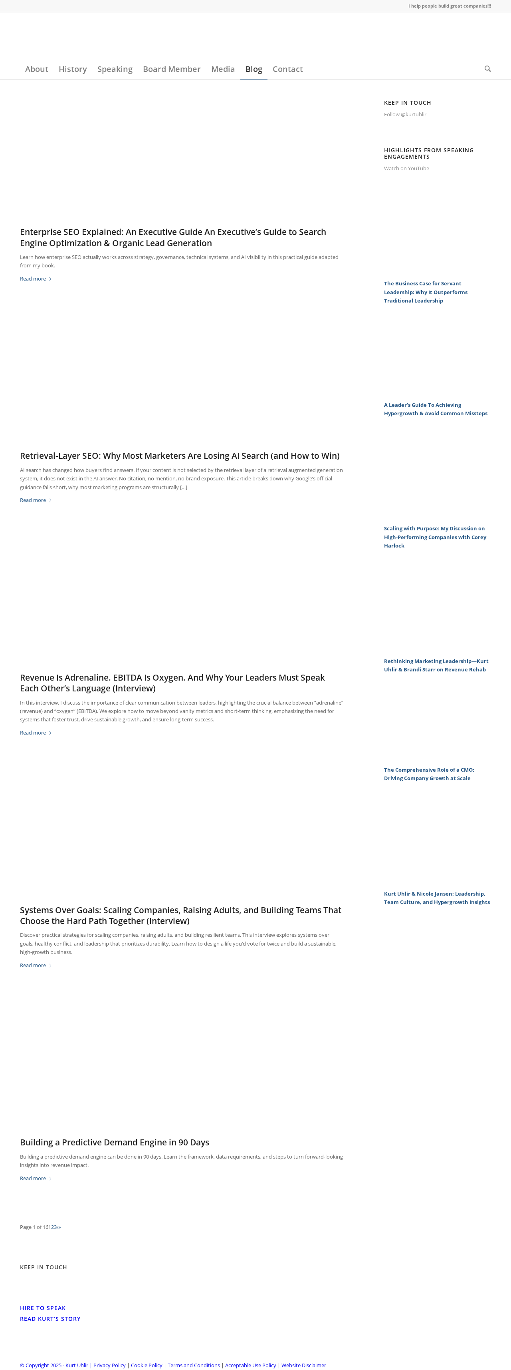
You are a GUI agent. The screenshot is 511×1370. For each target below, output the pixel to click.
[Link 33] (437, 391)
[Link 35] (437, 515)
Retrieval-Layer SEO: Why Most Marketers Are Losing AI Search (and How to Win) (180, 455)
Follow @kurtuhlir (405, 114)
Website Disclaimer (303, 1365)
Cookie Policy (146, 1365)
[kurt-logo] (80, 35)
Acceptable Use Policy (250, 1365)
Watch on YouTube (406, 168)
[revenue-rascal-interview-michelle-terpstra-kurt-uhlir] (182, 606)
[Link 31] (437, 270)
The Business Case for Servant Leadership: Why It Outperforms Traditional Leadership (425, 292)
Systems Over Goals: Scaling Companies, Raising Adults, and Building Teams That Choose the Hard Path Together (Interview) (180, 915)
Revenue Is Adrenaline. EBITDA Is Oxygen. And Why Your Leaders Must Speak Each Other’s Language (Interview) (172, 683)
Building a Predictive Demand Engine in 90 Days (114, 1142)
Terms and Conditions (194, 1365)
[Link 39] (437, 756)
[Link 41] (437, 880)
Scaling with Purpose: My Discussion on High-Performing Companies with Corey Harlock (435, 537)
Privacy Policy (109, 1365)
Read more (33, 278)
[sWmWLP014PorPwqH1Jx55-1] (182, 1071)
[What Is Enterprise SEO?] (182, 161)
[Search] (485, 69)
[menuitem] (36, 69)
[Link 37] (437, 647)
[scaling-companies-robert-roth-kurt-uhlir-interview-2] (182, 838)
